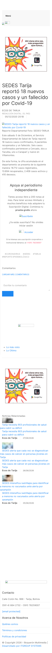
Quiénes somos (10, 624)
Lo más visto (13, 347)
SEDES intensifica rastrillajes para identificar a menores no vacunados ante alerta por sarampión (24, 486)
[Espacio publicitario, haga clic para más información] (26, 54)
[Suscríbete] (26, 216)
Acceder (28, 232)
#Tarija (37, 254)
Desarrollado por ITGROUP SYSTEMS (21, 645)
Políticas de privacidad (14, 636)
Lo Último (11, 350)
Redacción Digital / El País (16, 113)
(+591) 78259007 (34, 243)
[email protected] (11, 611)
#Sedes (26, 254)
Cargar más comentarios (15, 274)
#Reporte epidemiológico (15, 257)
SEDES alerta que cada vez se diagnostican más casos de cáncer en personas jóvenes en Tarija (24, 454)
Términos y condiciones (14, 630)
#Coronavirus (12, 254)
